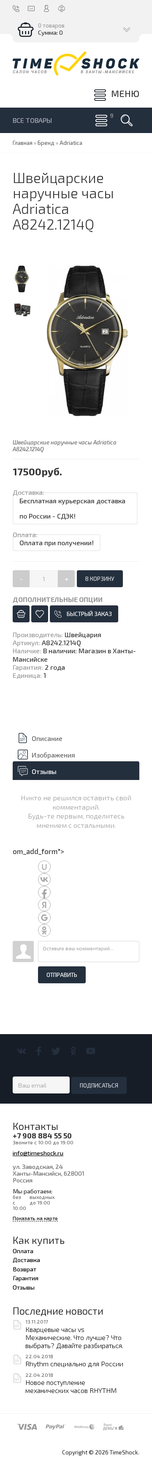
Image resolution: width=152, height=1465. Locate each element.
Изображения (53, 755)
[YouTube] (90, 1051)
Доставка (26, 1259)
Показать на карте (35, 1218)
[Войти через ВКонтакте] (44, 879)
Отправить (61, 974)
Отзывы (44, 771)
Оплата (23, 1250)
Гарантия (25, 1278)
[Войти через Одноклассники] (44, 930)
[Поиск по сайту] (126, 120)
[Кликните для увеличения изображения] (87, 341)
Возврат (24, 1269)
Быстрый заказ (89, 613)
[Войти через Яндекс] (44, 905)
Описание (47, 738)
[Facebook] (38, 1051)
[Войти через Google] (44, 917)
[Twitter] (56, 1051)
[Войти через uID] (44, 866)
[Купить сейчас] (21, 613)
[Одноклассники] (73, 1051)
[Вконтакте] (21, 1051)
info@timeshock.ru (38, 1152)
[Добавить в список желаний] (39, 613)
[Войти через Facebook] (44, 892)
